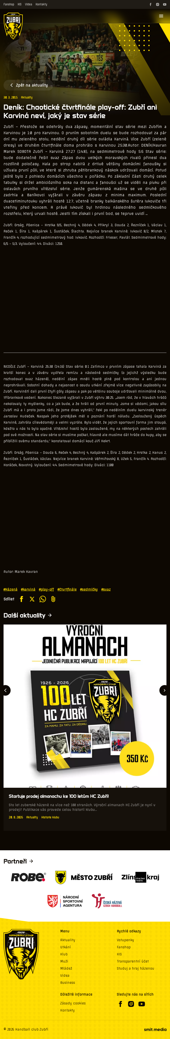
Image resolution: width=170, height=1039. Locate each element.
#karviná (28, 589)
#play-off (46, 589)
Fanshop (9, 4)
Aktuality (27, 97)
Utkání (65, 947)
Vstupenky (125, 940)
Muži (64, 961)
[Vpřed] (164, 690)
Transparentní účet (133, 961)
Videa (28, 4)
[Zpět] (5, 690)
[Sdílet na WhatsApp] (42, 599)
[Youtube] (164, 4)
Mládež (66, 968)
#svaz (106, 589)
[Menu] (161, 16)
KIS (19, 4)
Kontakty (41, 4)
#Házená (10, 589)
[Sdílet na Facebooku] (21, 599)
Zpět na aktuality (32, 85)
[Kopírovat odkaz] (53, 599)
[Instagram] (157, 4)
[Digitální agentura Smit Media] (155, 1029)
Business (67, 983)
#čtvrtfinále (67, 589)
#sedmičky (89, 589)
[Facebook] (150, 4)
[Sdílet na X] (32, 599)
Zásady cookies (73, 1003)
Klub (64, 954)
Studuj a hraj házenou (135, 968)
